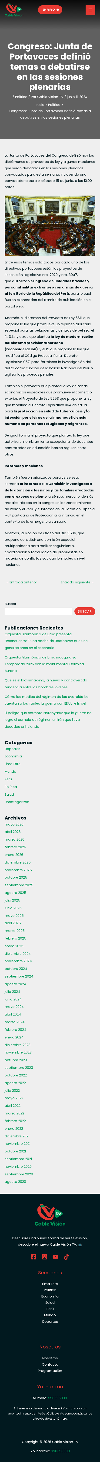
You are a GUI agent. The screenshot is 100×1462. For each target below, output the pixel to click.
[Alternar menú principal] (90, 10)
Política (21, 97)
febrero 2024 (15, 1029)
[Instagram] (44, 1257)
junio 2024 (13, 999)
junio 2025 (13, 908)
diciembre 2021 (17, 1136)
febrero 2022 (15, 1121)
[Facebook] (34, 1257)
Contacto (50, 1364)
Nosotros (50, 1358)
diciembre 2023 (17, 1045)
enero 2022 (14, 1128)
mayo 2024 (14, 1006)
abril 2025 (13, 923)
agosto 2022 (15, 1083)
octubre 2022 (16, 1075)
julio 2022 (12, 1090)
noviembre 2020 (18, 1166)
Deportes (12, 749)
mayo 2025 (14, 915)
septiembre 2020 (19, 1174)
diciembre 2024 (18, 953)
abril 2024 (13, 1014)
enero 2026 (14, 854)
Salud (9, 794)
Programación (50, 1370)
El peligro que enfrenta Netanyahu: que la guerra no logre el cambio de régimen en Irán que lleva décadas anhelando (48, 720)
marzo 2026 (14, 839)
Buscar (10, 603)
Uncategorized (17, 802)
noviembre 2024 (18, 961)
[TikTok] (66, 1257)
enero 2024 (14, 1037)
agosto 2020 (15, 1181)
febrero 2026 (15, 847)
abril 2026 (13, 831)
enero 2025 (14, 946)
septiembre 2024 (19, 976)
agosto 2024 (15, 984)
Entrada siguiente (78, 582)
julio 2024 (12, 991)
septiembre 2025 (19, 885)
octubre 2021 (15, 1151)
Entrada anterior (21, 582)
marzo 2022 (14, 1113)
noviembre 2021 (17, 1143)
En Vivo (49, 10)
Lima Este (12, 764)
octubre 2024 (16, 968)
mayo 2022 (14, 1098)
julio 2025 (12, 900)
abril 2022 (12, 1105)
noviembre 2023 (18, 1052)
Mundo (10, 771)
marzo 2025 (15, 930)
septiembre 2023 (19, 1067)
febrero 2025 (15, 938)
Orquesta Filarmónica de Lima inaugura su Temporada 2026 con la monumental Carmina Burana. (44, 664)
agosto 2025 (15, 892)
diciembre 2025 (18, 862)
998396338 (57, 1398)
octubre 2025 (16, 877)
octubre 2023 (16, 1060)
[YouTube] (55, 1257)
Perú (8, 779)
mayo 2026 (14, 824)
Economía (13, 756)
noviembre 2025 (18, 870)
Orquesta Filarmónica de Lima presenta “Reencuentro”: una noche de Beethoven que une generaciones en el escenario (46, 641)
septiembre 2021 (18, 1159)
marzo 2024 (15, 1022)
